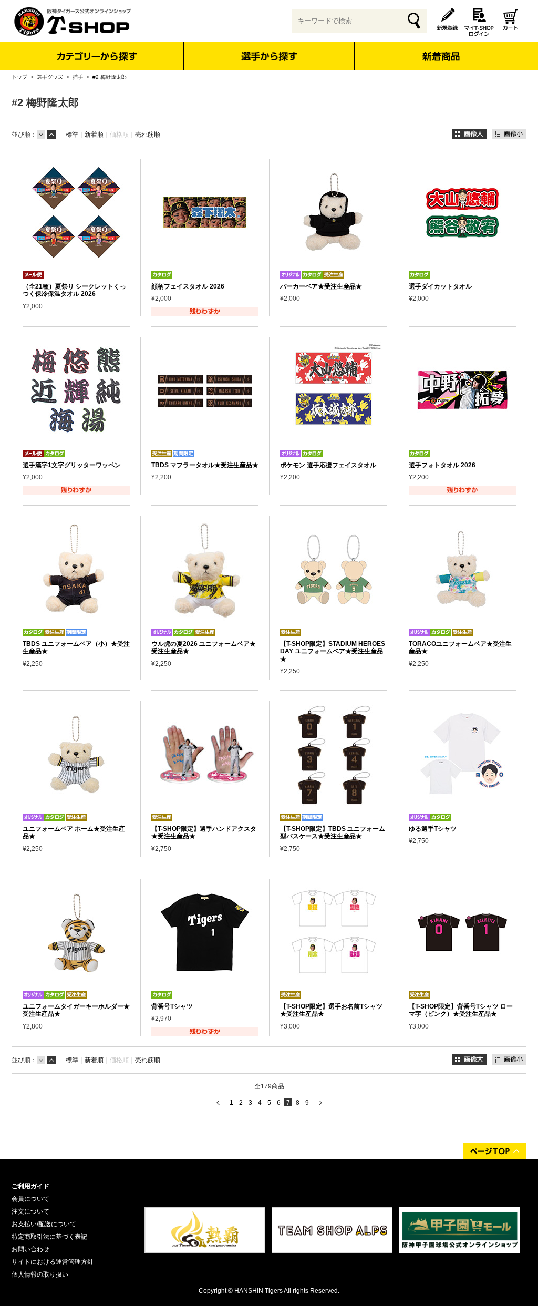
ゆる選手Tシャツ (433, 828)
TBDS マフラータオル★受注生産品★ (204, 465)
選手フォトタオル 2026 (442, 465)
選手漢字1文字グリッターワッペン (72, 465)
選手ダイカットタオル (440, 286)
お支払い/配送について (44, 1224)
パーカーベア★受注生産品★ (321, 286)
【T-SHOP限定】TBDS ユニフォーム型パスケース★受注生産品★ (332, 832)
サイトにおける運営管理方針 (53, 1262)
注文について (30, 1211)
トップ (19, 77)
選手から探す (269, 56)
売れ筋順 (147, 134)
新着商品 (440, 49)
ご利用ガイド (30, 1186)
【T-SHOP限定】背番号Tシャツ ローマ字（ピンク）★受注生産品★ (461, 1010)
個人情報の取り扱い (40, 1274)
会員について (30, 1198)
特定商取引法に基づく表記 (49, 1236)
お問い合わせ (30, 1249)
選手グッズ (50, 77)
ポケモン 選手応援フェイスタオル (328, 465)
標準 (72, 134)
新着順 (94, 134)
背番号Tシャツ (172, 1006)
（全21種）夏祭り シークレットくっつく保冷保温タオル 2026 (74, 290)
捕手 (78, 77)
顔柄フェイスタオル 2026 (187, 286)
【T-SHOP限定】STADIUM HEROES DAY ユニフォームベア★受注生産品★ (332, 651)
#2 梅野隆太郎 (109, 77)
